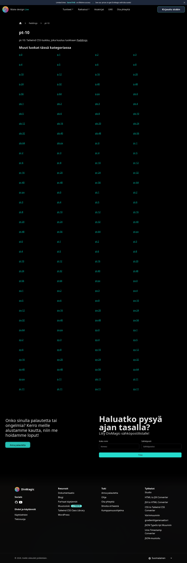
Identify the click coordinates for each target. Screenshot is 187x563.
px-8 (97, 300)
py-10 (98, 349)
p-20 (135, 74)
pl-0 (21, 241)
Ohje (103, 497)
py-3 (59, 339)
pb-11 (98, 379)
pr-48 (60, 182)
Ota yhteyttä (123, 9)
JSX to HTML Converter (156, 502)
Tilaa (140, 455)
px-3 (97, 290)
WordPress (64, 514)
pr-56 (98, 182)
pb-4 (135, 103)
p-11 (59, 379)
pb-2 (59, 103)
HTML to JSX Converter (156, 497)
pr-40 (22, 182)
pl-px (97, 280)
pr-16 (22, 172)
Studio (148, 492)
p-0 (20, 54)
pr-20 (60, 172)
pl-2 (97, 241)
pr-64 (136, 182)
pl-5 (59, 251)
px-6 (59, 300)
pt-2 (135, 192)
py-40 (22, 369)
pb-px (60, 143)
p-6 (96, 64)
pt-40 (136, 221)
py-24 (98, 359)
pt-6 (135, 202)
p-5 (58, 64)
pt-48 (21, 231)
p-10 (21, 74)
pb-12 (22, 123)
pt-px (136, 231)
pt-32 (97, 221)
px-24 (136, 310)
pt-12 (97, 212)
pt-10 (47, 23)
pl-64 (59, 280)
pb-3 (97, 103)
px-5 (21, 300)
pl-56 (21, 280)
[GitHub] (16, 502)
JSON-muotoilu (152, 538)
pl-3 (135, 241)
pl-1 (59, 241)
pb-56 (136, 133)
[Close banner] (184, 2)
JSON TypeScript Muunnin (158, 525)
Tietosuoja (20, 519)
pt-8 (21, 212)
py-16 (22, 359)
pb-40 (60, 133)
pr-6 (21, 162)
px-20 (98, 310)
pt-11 (59, 389)
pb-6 (59, 113)
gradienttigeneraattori (156, 520)
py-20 (60, 359)
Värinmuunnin (152, 515)
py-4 (97, 339)
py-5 (135, 339)
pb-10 (136, 113)
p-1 (58, 54)
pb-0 (135, 93)
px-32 (22, 320)
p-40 (97, 84)
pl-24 (21, 271)
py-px (22, 379)
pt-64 (97, 231)
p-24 (21, 84)
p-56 (21, 93)
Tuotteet (67, 9)
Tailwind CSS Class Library (71, 510)
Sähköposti (146, 441)
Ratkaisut (83, 9)
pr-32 (136, 172)
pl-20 (135, 261)
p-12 (59, 74)
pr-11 (22, 389)
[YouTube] (21, 502)
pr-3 (59, 153)
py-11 (136, 389)
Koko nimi (103, 441)
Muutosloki (64, 506)
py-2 (21, 339)
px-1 (21, 290)
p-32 (59, 84)
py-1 (135, 330)
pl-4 (21, 251)
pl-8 (135, 251)
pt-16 (136, 212)
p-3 (134, 54)
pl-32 (59, 271)
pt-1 (97, 192)
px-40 (60, 320)
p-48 (135, 84)
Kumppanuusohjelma (112, 510)
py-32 (136, 359)
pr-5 (135, 153)
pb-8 (97, 113)
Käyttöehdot (21, 514)
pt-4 (59, 202)
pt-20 (21, 221)
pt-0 (59, 192)
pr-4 (97, 153)
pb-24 (136, 123)
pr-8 (59, 162)
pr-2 (21, 153)
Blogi (60, 497)
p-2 (96, 54)
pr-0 (97, 143)
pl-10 (21, 261)
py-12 (136, 349)
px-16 (60, 310)
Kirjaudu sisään (171, 9)
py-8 (59, 349)
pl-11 (135, 379)
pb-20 (98, 123)
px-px (60, 330)
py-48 (60, 369)
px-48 (98, 320)
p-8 (134, 64)
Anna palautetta (18, 445)
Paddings (33, 23)
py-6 (21, 349)
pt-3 (21, 202)
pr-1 (135, 143)
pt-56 (59, 231)
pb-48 (98, 133)
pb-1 (21, 103)
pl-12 (59, 261)
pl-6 (97, 251)
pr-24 (98, 172)
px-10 (136, 300)
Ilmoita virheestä (110, 506)
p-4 (20, 64)
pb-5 (21, 113)
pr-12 (136, 162)
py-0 (97, 330)
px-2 (59, 290)
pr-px (22, 192)
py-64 (136, 369)
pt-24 (59, 221)
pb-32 (22, 133)
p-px (97, 93)
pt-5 (97, 202)
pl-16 (97, 261)
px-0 (135, 280)
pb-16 (60, 123)
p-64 (59, 93)
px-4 (135, 290)
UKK (110, 9)
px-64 (22, 330)
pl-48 (135, 271)
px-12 (22, 310)
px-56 (136, 320)
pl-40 (97, 271)
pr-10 (98, 162)
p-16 (97, 74)
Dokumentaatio (66, 492)
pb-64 (22, 143)
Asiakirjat (99, 9)
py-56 (98, 369)
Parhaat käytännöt (67, 501)
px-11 (98, 389)
